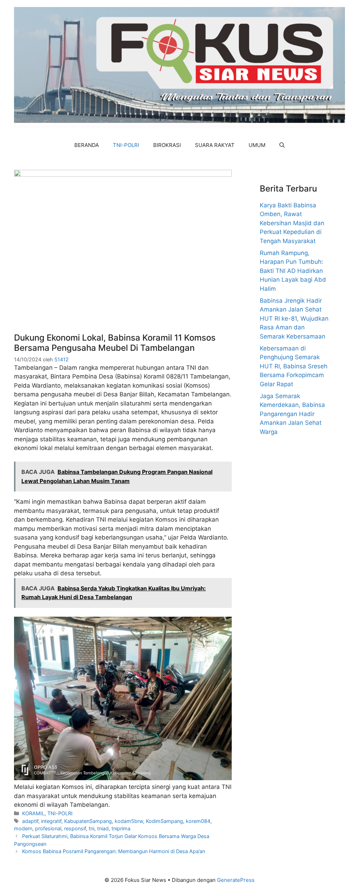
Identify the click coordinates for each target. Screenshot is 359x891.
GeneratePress (236, 880)
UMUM (257, 145)
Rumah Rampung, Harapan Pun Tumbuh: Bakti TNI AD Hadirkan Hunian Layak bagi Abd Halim (293, 270)
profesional (48, 828)
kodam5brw (129, 821)
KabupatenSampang (88, 821)
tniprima (120, 828)
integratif (51, 821)
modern (23, 828)
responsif (75, 828)
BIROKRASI (167, 145)
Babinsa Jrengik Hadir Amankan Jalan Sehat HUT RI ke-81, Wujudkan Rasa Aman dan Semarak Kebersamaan (294, 318)
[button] (282, 145)
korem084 (198, 821)
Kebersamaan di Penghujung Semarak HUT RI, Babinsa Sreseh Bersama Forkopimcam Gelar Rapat (293, 366)
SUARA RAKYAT (215, 145)
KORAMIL (33, 813)
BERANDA (86, 145)
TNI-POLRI (126, 145)
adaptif (30, 821)
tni (91, 828)
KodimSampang (164, 821)
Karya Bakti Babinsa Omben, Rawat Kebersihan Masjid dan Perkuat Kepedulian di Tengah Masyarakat (292, 223)
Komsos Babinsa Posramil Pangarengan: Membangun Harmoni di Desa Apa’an (113, 851)
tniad (103, 828)
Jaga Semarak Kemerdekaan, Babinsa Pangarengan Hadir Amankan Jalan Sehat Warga (292, 414)
